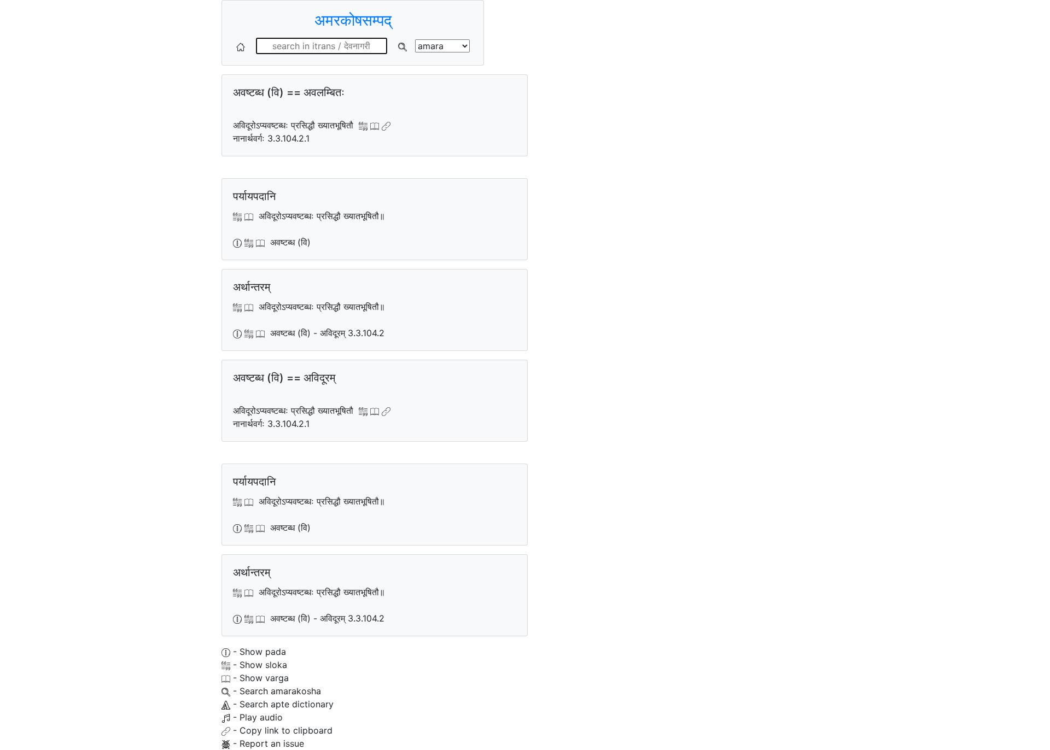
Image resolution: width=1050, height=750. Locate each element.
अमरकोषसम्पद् (353, 20)
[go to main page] (240, 45)
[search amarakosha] (402, 45)
